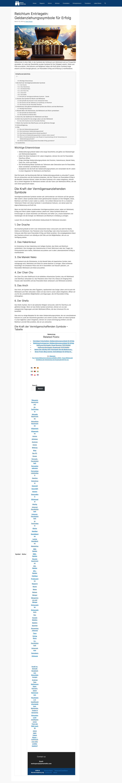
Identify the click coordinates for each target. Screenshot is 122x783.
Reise (35, 589)
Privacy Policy (48, 770)
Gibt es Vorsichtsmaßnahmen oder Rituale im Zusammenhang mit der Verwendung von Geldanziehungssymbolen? (43, 138)
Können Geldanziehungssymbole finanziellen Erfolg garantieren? (37, 140)
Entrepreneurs (77, 3)
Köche (35, 528)
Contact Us (48, 772)
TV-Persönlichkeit (35, 643)
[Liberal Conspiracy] (20, 3)
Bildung (34, 448)
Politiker (35, 576)
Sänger (34, 595)
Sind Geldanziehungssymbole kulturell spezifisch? (33, 133)
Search (34, 385)
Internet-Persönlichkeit (35, 516)
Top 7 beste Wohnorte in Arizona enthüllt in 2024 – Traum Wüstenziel (52, 358)
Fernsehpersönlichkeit (34, 473)
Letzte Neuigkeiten (34, 541)
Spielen (34, 623)
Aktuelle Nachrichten (34, 416)
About (55, 772)
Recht (35, 586)
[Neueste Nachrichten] (34, 402)
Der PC (34, 453)
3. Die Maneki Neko (25, 88)
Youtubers (88, 3)
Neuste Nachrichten (34, 561)
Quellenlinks (21, 143)
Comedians (66, 3)
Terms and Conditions (61, 770)
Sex (34, 615)
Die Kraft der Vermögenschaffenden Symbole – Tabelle (34, 96)
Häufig (34, 504)
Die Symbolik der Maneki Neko (28, 112)
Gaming (35, 478)
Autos (35, 445)
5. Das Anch (23, 92)
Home (34, 3)
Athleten (35, 439)
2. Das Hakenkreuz (25, 86)
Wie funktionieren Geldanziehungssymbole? (31, 131)
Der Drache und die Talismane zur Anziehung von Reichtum (36, 102)
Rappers (42, 3)
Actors (50, 3)
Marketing (34, 546)
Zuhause (35, 656)
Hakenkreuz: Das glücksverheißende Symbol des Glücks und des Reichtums (40, 106)
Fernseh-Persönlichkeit (35, 461)
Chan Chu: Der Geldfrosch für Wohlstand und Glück (32, 117)
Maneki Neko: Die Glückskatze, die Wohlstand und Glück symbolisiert (38, 110)
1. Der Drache (23, 85)
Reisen (34, 592)
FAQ (18, 127)
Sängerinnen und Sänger (34, 600)
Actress (57, 3)
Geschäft (35, 489)
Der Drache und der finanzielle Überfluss (31, 104)
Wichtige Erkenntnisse (26, 81)
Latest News (97, 3)
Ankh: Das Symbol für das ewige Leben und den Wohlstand (35, 119)
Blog (34, 450)
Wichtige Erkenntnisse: (26, 108)
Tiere (35, 633)
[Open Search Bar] (105, 3)
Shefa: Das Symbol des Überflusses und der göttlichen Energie (36, 123)
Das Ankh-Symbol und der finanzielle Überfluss (32, 121)
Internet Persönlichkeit (35, 509)
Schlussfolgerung (22, 125)
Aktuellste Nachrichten (34, 424)
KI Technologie (34, 523)
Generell (35, 486)
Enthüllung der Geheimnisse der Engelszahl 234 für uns (52, 359)
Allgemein (52, 356)
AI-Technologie (34, 409)
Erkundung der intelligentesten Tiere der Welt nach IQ (34, 722)
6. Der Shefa (23, 94)
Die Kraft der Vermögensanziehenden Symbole (31, 83)
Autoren (35, 442)
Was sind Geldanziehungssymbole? (29, 129)
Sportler (35, 625)
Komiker (35, 531)
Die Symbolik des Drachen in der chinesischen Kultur (33, 100)
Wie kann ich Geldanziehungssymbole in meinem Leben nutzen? (37, 135)
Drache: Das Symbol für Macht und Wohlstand (31, 98)
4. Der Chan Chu (24, 90)
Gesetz (34, 491)
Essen (35, 456)
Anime (34, 436)
